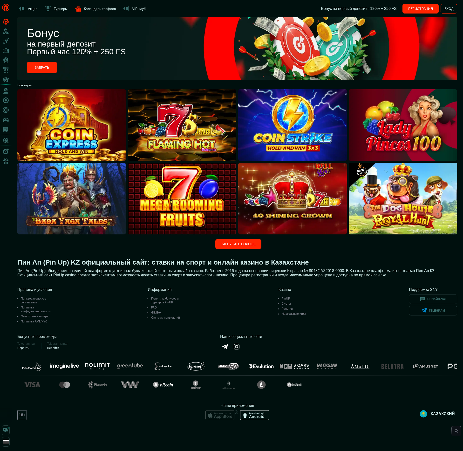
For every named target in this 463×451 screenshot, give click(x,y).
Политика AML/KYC (34, 321)
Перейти (23, 348)
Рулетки (287, 308)
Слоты (286, 303)
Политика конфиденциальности (36, 309)
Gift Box (156, 312)
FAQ (154, 307)
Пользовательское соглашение (33, 300)
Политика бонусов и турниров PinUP (165, 300)
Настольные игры (294, 313)
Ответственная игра (34, 316)
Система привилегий (165, 317)
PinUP (286, 298)
